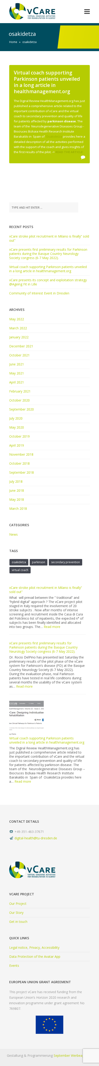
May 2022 (16, 319)
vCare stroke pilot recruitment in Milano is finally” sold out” (49, 238)
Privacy (34, 947)
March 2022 (18, 328)
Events (14, 965)
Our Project (17, 903)
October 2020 (19, 400)
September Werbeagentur (73, 1055)
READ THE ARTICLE (69, 152)
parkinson (38, 562)
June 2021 (16, 364)
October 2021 (19, 355)
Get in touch (18, 921)
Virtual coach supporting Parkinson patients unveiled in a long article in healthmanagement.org (47, 82)
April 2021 (16, 382)
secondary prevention (65, 562)
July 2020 (16, 418)
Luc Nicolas (63, 167)
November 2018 (21, 454)
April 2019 (16, 445)
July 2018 (16, 481)
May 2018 (16, 499)
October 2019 (19, 436)
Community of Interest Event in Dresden (39, 293)
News (43, 167)
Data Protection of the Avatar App (34, 956)
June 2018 (16, 490)
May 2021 (16, 373)
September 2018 (21, 472)
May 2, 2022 (23, 167)
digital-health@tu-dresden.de (36, 838)
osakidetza (19, 562)
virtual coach (20, 570)
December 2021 (21, 346)
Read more (52, 626)
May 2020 (16, 427)
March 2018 (18, 508)
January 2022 (19, 337)
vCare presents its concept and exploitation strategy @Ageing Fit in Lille (48, 282)
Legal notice (18, 947)
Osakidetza (54, 136)
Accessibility (50, 947)
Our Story (16, 912)
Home (13, 42)
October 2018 (19, 463)
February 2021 (20, 391)
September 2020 (21, 409)
